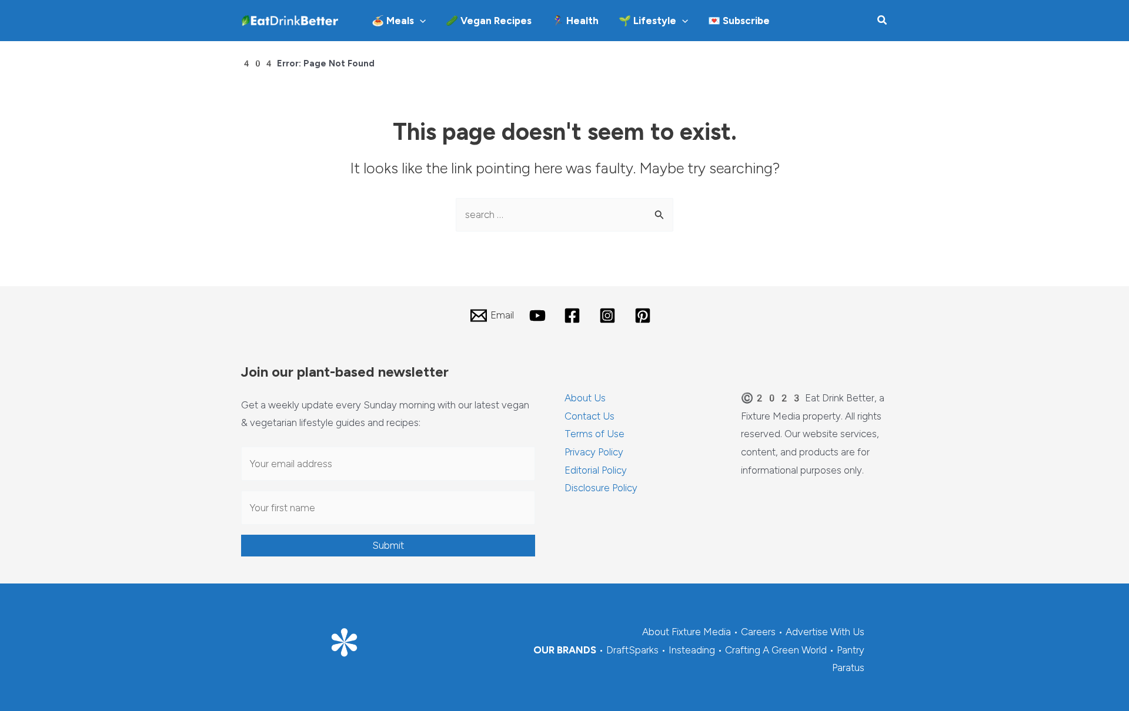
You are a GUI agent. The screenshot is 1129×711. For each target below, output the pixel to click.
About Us (585, 398)
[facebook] (574, 315)
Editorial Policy (595, 470)
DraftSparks (632, 650)
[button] (420, 20)
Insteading (692, 650)
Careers (758, 632)
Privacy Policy (593, 452)
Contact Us (589, 416)
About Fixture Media (686, 632)
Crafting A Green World (776, 650)
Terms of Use (594, 434)
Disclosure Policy (600, 488)
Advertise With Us (825, 632)
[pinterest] (644, 315)
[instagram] (609, 315)
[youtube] (539, 315)
